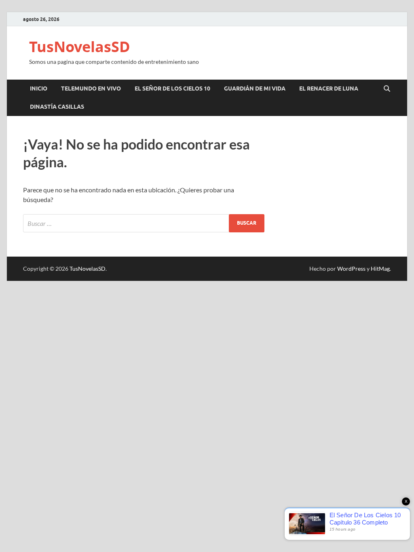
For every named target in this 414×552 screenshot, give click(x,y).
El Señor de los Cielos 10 (172, 88)
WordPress (351, 268)
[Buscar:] (143, 223)
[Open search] (387, 89)
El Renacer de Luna (328, 88)
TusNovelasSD (79, 47)
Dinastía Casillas (57, 106)
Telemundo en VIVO (91, 88)
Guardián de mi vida (254, 88)
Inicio (38, 88)
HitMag (380, 268)
